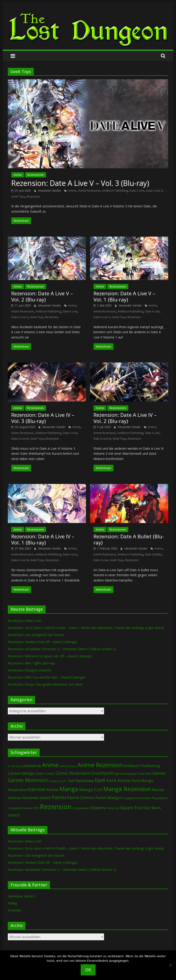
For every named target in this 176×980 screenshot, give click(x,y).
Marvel (158, 789)
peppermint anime (138, 798)
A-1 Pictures (15, 766)
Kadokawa (84, 780)
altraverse (32, 765)
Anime (18, 175)
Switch (13, 815)
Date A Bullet (153, 554)
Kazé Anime (118, 780)
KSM (31, 789)
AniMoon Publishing (115, 191)
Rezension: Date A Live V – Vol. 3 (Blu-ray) (80, 183)
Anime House (68, 766)
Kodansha (17, 789)
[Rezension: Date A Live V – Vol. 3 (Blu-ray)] (88, 82)
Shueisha (98, 807)
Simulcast (113, 808)
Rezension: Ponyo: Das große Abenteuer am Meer (45, 684)
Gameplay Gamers (21, 896)
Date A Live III (19, 439)
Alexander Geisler (50, 191)
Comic (39, 773)
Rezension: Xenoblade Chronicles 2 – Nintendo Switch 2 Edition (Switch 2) (62, 649)
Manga (68, 789)
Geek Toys (18, 196)
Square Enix (131, 807)
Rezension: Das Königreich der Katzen (36, 635)
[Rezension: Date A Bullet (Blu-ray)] (129, 486)
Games (158, 773)
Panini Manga (107, 797)
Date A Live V (154, 191)
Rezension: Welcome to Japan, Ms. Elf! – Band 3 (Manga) (50, 656)
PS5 (36, 808)
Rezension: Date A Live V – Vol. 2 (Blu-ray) (42, 296)
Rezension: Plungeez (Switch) (29, 670)
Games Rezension (28, 780)
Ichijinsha (56, 781)
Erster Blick (144, 774)
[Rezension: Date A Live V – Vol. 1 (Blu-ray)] (129, 239)
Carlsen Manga (21, 773)
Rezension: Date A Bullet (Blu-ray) (129, 539)
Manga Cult (90, 789)
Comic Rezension (72, 773)
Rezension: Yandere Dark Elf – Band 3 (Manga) (42, 642)
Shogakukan (81, 808)
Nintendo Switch (36, 797)
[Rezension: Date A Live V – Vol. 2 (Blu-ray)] (47, 239)
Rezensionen (35, 175)
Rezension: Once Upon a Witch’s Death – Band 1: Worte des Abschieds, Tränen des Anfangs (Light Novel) (86, 628)
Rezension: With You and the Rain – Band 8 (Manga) (46, 677)
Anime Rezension (89, 191)
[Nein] (170, 965)
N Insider (14, 910)
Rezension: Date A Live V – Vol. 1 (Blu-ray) (124, 296)
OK (88, 969)
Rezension (33, 196)
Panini (59, 797)
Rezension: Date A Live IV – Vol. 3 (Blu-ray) (42, 417)
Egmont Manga (125, 773)
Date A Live (137, 191)
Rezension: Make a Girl (24, 620)
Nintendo (15, 798)
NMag (12, 903)
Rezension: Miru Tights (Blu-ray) (31, 663)
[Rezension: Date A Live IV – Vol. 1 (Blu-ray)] (47, 486)
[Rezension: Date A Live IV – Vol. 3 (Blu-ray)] (47, 365)
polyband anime (22, 808)
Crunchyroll (102, 773)
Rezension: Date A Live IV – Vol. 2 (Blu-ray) (125, 417)
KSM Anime (47, 789)
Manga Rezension (127, 789)
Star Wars (152, 807)
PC (122, 798)
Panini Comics (80, 797)
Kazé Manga (142, 780)
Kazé (100, 780)
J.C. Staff (68, 781)
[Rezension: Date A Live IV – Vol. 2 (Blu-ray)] (129, 365)
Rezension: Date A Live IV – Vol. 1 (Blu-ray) (42, 539)
